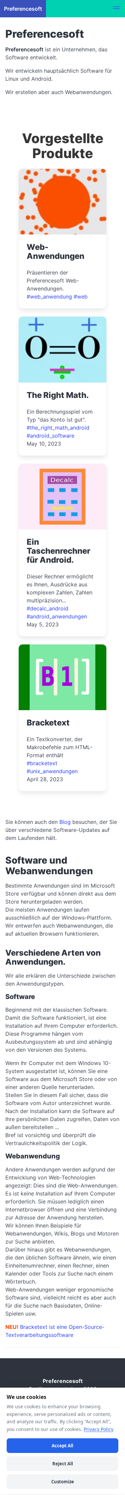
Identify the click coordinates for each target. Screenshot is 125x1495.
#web (81, 296)
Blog (65, 822)
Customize (62, 1482)
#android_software (50, 435)
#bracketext (42, 763)
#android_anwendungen (57, 616)
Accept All (62, 1446)
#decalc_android (47, 608)
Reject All (62, 1464)
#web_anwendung (49, 296)
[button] (116, 8)
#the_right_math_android (58, 427)
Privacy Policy (98, 1429)
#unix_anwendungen (52, 771)
